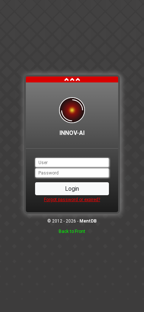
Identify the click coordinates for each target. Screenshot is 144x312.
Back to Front (72, 231)
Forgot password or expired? (72, 199)
